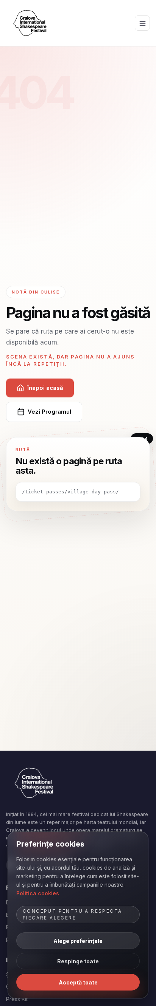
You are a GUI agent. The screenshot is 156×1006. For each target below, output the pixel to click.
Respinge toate (78, 961)
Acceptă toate (78, 982)
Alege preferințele (78, 941)
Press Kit (17, 999)
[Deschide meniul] (142, 23)
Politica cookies (37, 893)
